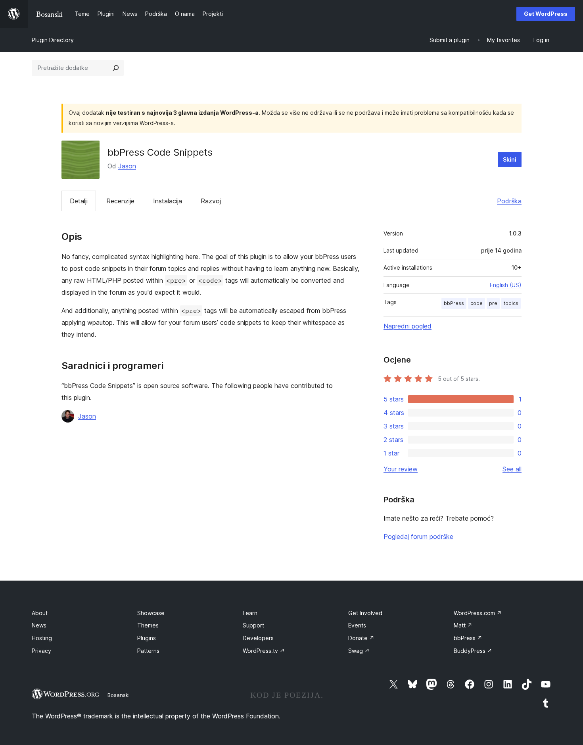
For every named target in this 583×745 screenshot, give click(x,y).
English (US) (506, 285)
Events (357, 625)
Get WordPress (546, 13)
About (40, 613)
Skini (509, 159)
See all (512, 469)
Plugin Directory (53, 40)
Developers (258, 638)
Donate (361, 638)
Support (253, 625)
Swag (359, 650)
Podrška (509, 201)
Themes (148, 625)
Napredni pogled (407, 326)
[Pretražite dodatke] (116, 68)
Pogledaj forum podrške (418, 536)
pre (493, 303)
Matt (463, 625)
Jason (127, 166)
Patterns (148, 650)
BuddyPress (473, 650)
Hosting (42, 638)
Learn (250, 613)
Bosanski (118, 695)
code (476, 303)
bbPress (454, 303)
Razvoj (211, 201)
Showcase (151, 613)
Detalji (79, 201)
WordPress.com (478, 613)
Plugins (146, 638)
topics (511, 303)
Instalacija (167, 201)
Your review (401, 469)
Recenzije (120, 201)
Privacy (41, 650)
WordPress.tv (264, 650)
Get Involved (365, 613)
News (39, 625)
